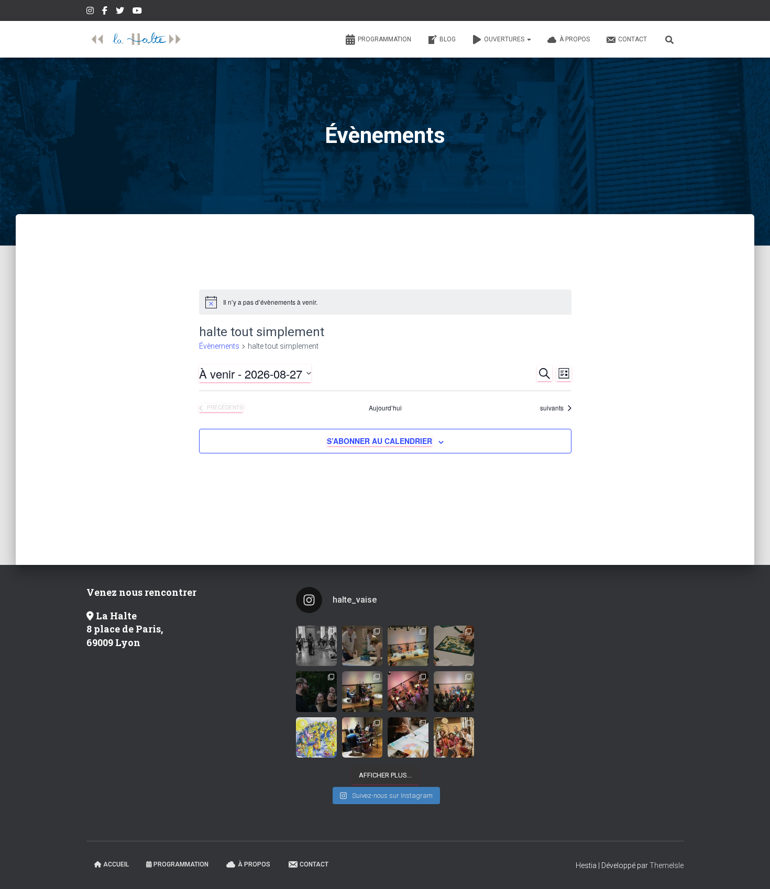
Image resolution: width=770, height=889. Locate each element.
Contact (632, 39)
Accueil (116, 864)
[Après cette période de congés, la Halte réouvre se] (454, 691)
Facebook (105, 12)
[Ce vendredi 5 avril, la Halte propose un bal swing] (362, 737)
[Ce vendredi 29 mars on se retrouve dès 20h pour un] (454, 737)
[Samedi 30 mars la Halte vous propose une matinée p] (408, 737)
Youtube (138, 12)
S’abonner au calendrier (379, 441)
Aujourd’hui (385, 408)
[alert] (385, 302)
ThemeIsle (667, 865)
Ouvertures (505, 39)
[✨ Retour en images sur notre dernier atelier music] (316, 646)
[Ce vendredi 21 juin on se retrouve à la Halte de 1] (454, 646)
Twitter (121, 12)
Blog (447, 39)
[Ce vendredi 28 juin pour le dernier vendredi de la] (408, 646)
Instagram (90, 12)
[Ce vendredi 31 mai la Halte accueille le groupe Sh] (408, 691)
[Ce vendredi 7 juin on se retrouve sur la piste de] (362, 691)
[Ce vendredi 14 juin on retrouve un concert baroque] (316, 691)
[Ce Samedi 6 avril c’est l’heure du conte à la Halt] (316, 737)
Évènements (219, 346)
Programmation (384, 39)
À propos (574, 39)
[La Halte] (136, 39)
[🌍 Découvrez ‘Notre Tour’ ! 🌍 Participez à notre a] (362, 646)
